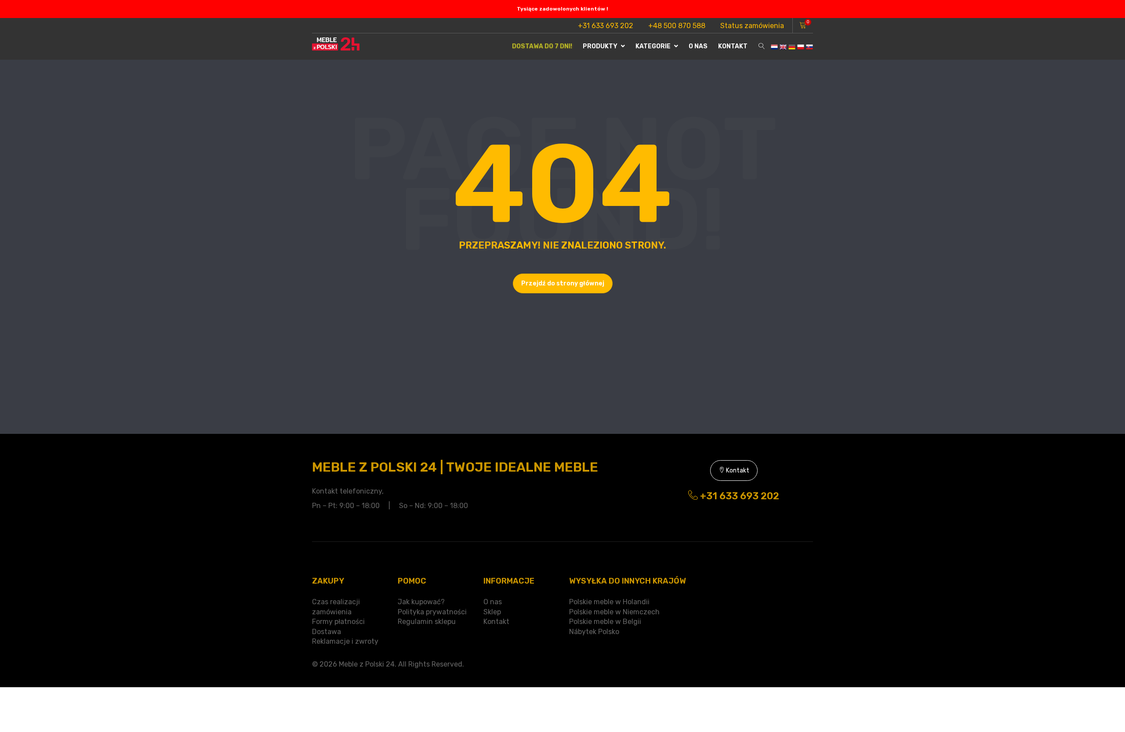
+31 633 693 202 (605, 26)
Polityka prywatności (432, 612)
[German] (791, 46)
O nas (698, 46)
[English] (783, 46)
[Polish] (800, 46)
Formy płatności (338, 621)
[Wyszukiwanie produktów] (761, 46)
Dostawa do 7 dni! (542, 46)
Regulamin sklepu (427, 621)
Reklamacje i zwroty (345, 641)
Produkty (601, 46)
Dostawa (326, 631)
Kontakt (733, 46)
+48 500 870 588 (676, 26)
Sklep (492, 612)
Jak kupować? (421, 602)
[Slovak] (809, 46)
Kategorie (653, 46)
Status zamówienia (752, 26)
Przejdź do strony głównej (562, 283)
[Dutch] (774, 46)
